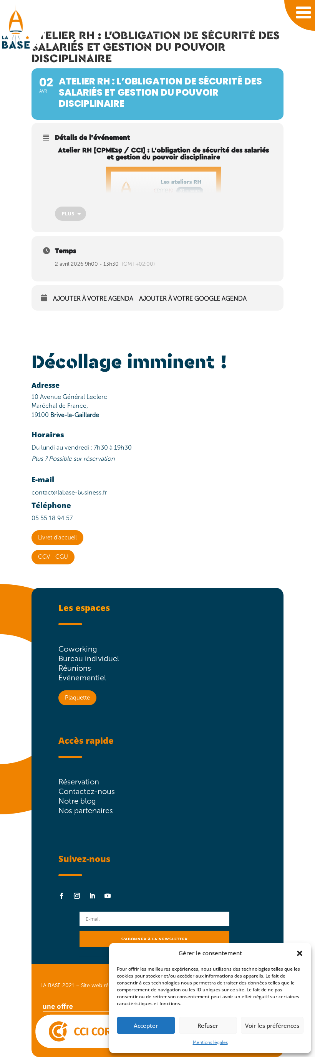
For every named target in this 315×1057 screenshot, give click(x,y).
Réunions (74, 668)
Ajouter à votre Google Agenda (193, 298)
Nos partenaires (85, 810)
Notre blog (77, 801)
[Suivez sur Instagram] (77, 896)
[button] (299, 953)
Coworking (77, 648)
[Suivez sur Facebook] (61, 896)
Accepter (146, 1025)
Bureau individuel (88, 658)
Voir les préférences (272, 1025)
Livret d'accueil (57, 537)
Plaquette (77, 697)
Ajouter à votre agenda (93, 298)
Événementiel (82, 677)
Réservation (78, 781)
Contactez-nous (86, 791)
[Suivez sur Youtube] (107, 896)
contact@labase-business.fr (69, 492)
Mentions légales (210, 1042)
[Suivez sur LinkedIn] (92, 896)
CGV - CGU (53, 556)
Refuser (207, 1025)
